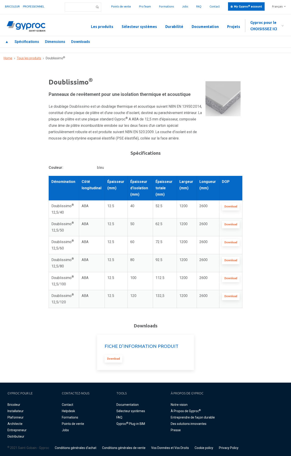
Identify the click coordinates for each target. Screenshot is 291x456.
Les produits (102, 27)
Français (277, 6)
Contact (215, 6)
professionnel (33, 6)
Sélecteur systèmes (139, 27)
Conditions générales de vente (124, 448)
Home (8, 58)
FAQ (198, 6)
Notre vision (179, 404)
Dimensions (55, 42)
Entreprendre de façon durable (193, 417)
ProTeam (145, 6)
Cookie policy (204, 448)
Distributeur (16, 436)
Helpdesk (68, 411)
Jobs (185, 6)
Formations (166, 6)
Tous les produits (29, 58)
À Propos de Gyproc (186, 411)
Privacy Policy (228, 448)
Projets (233, 27)
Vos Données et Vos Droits (170, 448)
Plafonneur (16, 417)
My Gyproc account (248, 6)
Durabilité (174, 27)
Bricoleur (12, 6)
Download (230, 206)
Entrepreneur (17, 430)
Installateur (16, 411)
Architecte (15, 424)
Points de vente (121, 6)
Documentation (205, 27)
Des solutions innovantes (188, 424)
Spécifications (27, 42)
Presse (176, 430)
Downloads (80, 42)
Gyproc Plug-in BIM (130, 424)
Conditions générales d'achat (75, 448)
